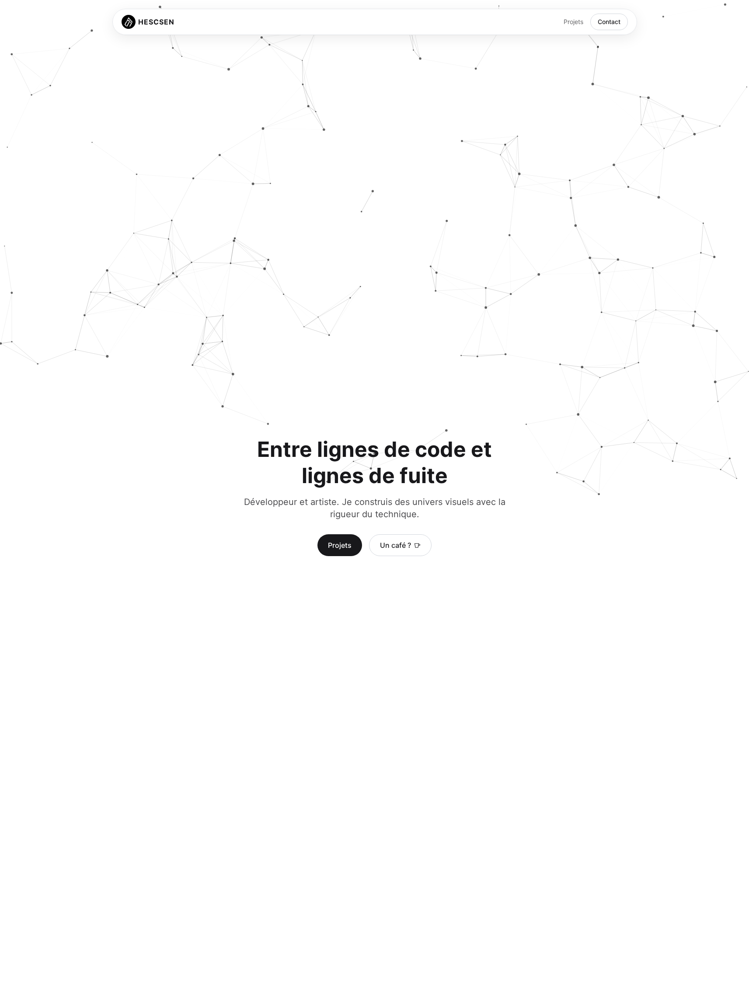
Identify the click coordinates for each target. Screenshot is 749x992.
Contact (609, 21)
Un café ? (395, 545)
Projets (573, 21)
